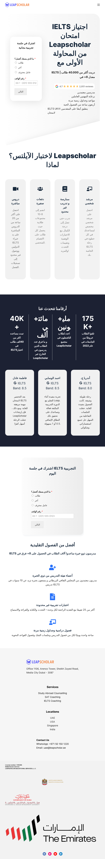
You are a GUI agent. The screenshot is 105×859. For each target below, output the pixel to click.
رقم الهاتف (20, 78)
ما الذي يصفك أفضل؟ (25, 58)
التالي (20, 91)
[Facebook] (44, 854)
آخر (19, 67)
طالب (21, 62)
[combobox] (18, 83)
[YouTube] (55, 854)
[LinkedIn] (60, 854)
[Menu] (98, 5)
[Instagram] (50, 854)
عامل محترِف (24, 72)
